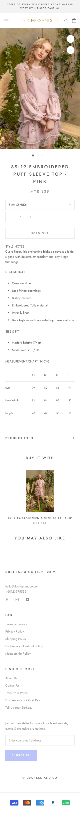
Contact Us (12, 685)
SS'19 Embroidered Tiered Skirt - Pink (40, 518)
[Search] (66, 20)
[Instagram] (17, 599)
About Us (11, 678)
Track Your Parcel (16, 693)
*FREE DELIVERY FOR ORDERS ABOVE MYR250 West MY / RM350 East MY (40, 6)
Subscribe (21, 755)
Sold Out (40, 233)
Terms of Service (16, 624)
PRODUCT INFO (19, 438)
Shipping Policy (15, 639)
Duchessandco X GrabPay (22, 700)
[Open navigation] (6, 20)
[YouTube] (27, 599)
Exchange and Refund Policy (24, 646)
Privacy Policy (14, 631)
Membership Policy (18, 653)
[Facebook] (6, 599)
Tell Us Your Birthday (18, 707)
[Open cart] (74, 20)
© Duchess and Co (39, 778)
